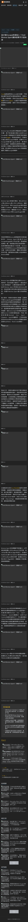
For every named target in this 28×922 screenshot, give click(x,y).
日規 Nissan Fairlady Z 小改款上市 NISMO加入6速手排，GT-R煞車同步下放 (15, 711)
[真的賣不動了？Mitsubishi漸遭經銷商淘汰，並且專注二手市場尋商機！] (5, 823)
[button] (26, 2)
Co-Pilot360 (5, 32)
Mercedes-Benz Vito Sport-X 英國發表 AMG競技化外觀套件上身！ (17, 746)
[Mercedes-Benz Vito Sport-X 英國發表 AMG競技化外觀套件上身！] (7, 746)
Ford (17, 29)
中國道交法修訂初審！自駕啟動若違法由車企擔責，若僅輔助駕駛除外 (14, 722)
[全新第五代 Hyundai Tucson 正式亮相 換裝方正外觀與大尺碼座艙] (5, 872)
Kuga (8, 29)
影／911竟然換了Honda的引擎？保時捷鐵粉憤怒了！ (18, 829)
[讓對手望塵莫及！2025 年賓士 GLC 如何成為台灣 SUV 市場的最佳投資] (5, 837)
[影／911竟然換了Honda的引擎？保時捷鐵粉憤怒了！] (5, 830)
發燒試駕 (9, 5)
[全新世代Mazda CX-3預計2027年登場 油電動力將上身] (5, 879)
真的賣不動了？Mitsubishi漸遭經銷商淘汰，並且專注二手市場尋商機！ (18, 823)
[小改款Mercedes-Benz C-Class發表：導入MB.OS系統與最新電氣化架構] (5, 899)
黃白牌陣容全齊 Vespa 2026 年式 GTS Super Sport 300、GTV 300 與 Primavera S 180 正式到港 (18, 753)
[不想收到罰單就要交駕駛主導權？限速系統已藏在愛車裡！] (5, 788)
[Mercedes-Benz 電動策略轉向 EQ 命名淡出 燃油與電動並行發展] (5, 843)
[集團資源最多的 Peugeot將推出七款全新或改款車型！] (5, 885)
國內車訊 (3, 5)
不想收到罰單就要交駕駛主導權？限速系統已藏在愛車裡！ (18, 788)
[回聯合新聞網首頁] (3, 2)
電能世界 (20, 5)
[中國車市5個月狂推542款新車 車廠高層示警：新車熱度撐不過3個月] (5, 892)
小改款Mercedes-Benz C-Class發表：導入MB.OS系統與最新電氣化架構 (18, 898)
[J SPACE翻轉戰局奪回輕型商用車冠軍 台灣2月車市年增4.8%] (5, 850)
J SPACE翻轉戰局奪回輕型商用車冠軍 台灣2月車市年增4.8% (18, 850)
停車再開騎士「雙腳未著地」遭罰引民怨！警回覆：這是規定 (18, 856)
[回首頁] (7, 2)
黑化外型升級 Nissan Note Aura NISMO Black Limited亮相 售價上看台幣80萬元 (14, 716)
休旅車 (12, 29)
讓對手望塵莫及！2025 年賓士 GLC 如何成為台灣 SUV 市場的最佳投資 (18, 836)
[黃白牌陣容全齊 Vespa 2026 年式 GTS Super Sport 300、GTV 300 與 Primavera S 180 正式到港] (7, 753)
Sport (3, 29)
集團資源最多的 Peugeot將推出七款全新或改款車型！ (18, 884)
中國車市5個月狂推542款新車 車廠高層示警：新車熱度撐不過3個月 (14, 731)
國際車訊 (15, 5)
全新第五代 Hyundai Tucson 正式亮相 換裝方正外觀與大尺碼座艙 (18, 871)
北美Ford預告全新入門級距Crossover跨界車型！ (18, 794)
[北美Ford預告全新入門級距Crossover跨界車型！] (5, 795)
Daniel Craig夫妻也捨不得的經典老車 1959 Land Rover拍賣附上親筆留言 (15, 727)
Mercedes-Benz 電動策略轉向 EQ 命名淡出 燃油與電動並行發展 (18, 843)
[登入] (23, 2)
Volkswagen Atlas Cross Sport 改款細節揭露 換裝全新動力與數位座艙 (18, 759)
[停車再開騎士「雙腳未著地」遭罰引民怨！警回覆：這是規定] (5, 857)
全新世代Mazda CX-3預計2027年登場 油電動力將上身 (18, 877)
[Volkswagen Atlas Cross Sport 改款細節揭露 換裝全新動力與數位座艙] (7, 760)
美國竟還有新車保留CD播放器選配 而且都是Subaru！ (18, 904)
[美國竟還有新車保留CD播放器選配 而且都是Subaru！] (5, 906)
